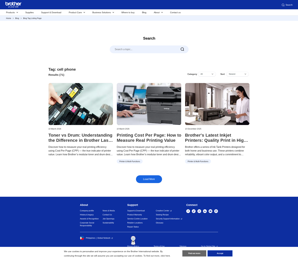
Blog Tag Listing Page (32, 18)
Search (289, 5)
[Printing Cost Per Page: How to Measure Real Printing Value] (149, 104)
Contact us (175, 12)
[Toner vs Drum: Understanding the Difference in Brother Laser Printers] (80, 104)
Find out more (194, 253)
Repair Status (133, 227)
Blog (144, 12)
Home (8, 18)
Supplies (29, 12)
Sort (222, 74)
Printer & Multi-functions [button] (129, 161)
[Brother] (217, 104)
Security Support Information (168, 219)
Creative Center (162, 211)
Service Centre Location (137, 219)
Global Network (103, 238)
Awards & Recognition (89, 219)
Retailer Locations (135, 223)
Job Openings (108, 219)
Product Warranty (134, 215)
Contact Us (107, 215)
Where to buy (128, 12)
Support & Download (51, 12)
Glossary (159, 223)
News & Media (109, 211)
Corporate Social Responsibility (87, 224)
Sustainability (108, 223)
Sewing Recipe (162, 215)
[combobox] (149, 49)
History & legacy (87, 215)
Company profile (87, 211)
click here (165, 255)
